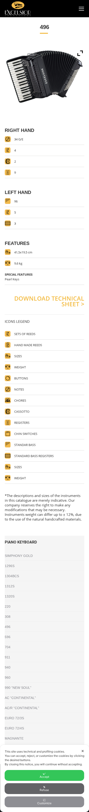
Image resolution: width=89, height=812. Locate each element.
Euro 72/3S (14, 718)
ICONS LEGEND (17, 321)
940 (7, 667)
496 (7, 627)
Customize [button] (44, 803)
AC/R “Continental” (22, 708)
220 (7, 606)
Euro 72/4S (14, 728)
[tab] (44, 319)
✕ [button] (82, 751)
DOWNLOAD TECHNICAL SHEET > (49, 301)
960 (7, 677)
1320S (9, 596)
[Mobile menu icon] (81, 9)
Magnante (14, 738)
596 (7, 637)
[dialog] (44, 778)
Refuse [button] (44, 790)
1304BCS (12, 576)
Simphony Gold (19, 556)
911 (7, 657)
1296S (9, 566)
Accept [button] (44, 776)
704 (7, 647)
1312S (9, 586)
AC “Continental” (20, 698)
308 (7, 616)
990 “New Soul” (18, 688)
